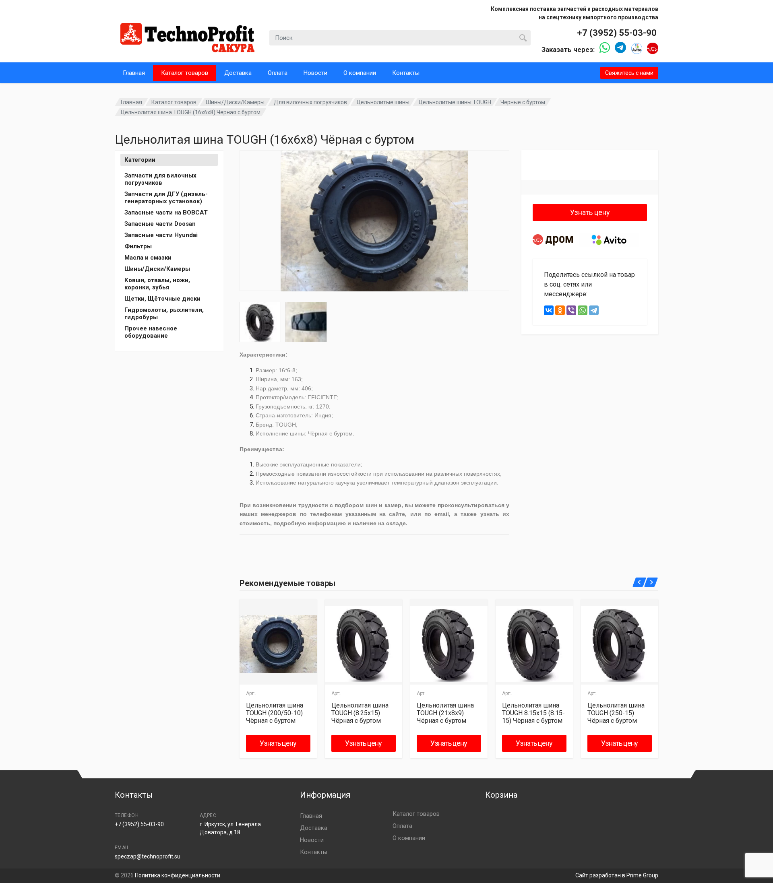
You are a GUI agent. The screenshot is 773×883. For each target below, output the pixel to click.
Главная (134, 72)
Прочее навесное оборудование (150, 332)
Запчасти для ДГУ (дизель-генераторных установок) (166, 197)
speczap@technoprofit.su (147, 856)
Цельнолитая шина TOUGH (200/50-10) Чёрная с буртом (274, 712)
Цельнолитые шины (383, 102)
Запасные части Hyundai (161, 235)
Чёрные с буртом (522, 102)
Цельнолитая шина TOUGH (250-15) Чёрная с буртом (616, 712)
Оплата (277, 72)
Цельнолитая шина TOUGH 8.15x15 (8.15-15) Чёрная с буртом (533, 712)
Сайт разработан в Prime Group (616, 875)
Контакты (406, 72)
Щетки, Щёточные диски (162, 298)
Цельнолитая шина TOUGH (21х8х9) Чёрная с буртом (445, 712)
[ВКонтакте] (549, 310)
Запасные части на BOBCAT (166, 212)
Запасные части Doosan (160, 223)
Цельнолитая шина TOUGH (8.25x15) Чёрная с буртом (360, 712)
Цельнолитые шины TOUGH (455, 102)
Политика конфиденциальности (177, 875)
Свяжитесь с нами (629, 73)
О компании (359, 72)
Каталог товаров (184, 72)
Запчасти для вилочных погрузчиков (160, 179)
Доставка (238, 72)
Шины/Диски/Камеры (235, 102)
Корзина (501, 795)
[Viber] (571, 310)
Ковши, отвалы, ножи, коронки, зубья (157, 283)
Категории (139, 159)
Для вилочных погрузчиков (310, 102)
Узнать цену (590, 212)
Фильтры (138, 246)
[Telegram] (594, 310)
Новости (315, 72)
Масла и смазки (148, 257)
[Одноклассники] (560, 310)
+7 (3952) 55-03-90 (617, 33)
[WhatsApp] (582, 310)
